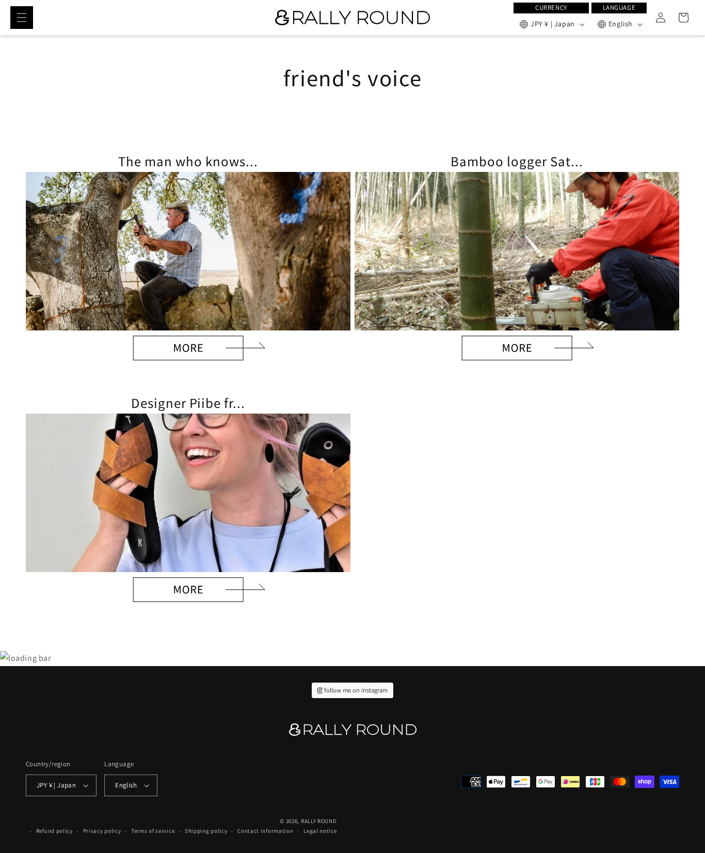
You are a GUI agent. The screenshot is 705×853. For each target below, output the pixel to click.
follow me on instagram (355, 690)
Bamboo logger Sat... (517, 161)
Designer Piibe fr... (188, 402)
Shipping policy (206, 830)
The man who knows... (188, 161)
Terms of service (152, 830)
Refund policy (54, 830)
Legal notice (320, 830)
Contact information (265, 830)
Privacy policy (102, 830)
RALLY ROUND (319, 821)
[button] (21, 17)
